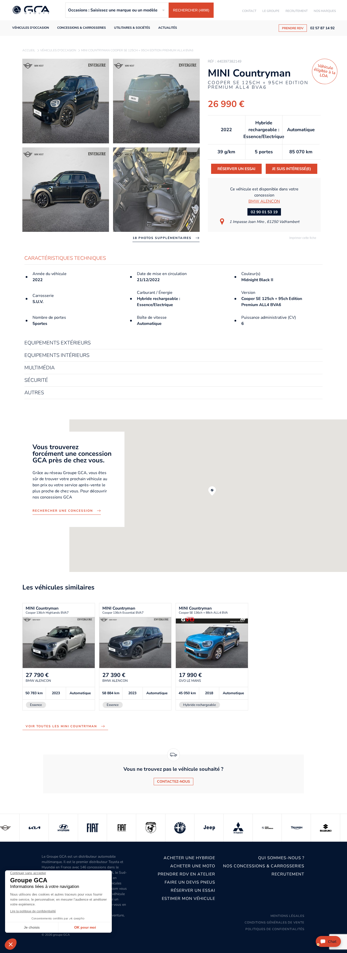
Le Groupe (270, 11)
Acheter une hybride (189, 858)
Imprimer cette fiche (302, 238)
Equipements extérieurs (57, 343)
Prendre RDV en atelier (186, 874)
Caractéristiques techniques (65, 258)
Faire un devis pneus (190, 882)
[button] (212, 491)
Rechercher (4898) (191, 10)
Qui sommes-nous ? (281, 858)
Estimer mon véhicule (188, 898)
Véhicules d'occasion (30, 28)
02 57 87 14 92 (322, 28)
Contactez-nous (173, 781)
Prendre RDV (293, 28)
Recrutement (297, 11)
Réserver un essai (236, 168)
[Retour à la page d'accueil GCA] (31, 10)
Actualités (167, 28)
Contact (249, 11)
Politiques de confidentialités (274, 929)
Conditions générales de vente (274, 922)
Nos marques (325, 11)
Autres (34, 393)
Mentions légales (287, 916)
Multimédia (39, 368)
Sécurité (36, 380)
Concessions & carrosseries (81, 28)
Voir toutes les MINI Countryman (61, 726)
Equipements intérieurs (56, 355)
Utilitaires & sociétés (132, 28)
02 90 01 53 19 (264, 212)
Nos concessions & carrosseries (263, 866)
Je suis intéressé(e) (291, 168)
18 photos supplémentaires (162, 238)
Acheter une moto (192, 866)
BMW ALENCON (264, 201)
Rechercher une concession (63, 511)
